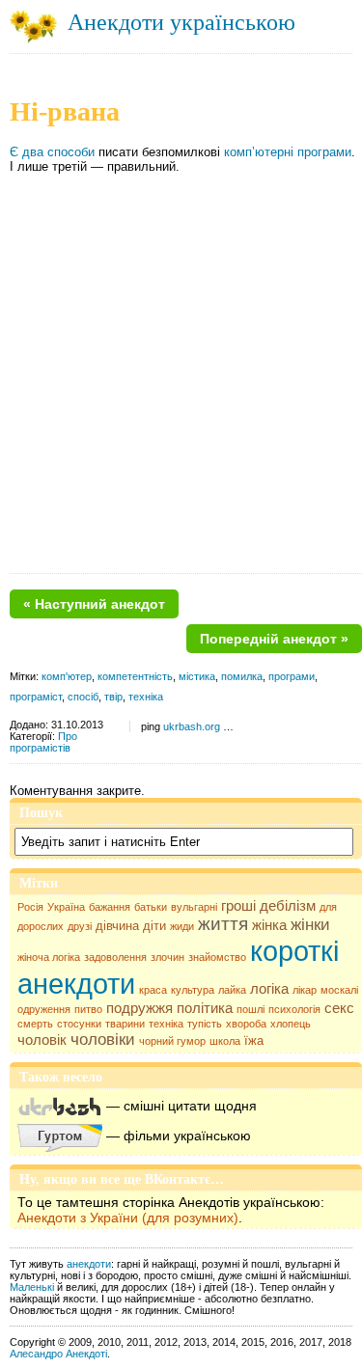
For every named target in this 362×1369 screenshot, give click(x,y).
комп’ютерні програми (287, 152)
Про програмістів (43, 741)
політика (205, 1008)
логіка (269, 989)
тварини (125, 1023)
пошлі (251, 1009)
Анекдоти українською (181, 22)
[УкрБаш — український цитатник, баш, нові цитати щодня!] (59, 1105)
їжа (254, 1040)
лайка (232, 990)
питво (88, 1009)
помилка (242, 676)
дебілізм (288, 906)
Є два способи (52, 152)
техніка (166, 1023)
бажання (109, 907)
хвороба (246, 1023)
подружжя (139, 1008)
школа (224, 1041)
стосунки (79, 1023)
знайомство (217, 957)
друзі (80, 926)
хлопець (290, 1023)
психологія (294, 1009)
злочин (167, 957)
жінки (310, 925)
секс (339, 1008)
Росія (30, 907)
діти (154, 925)
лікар (304, 990)
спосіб (83, 696)
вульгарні (194, 907)
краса (153, 990)
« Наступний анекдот (94, 604)
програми (291, 676)
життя (223, 924)
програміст (36, 696)
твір (113, 696)
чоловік (42, 1040)
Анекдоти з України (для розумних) (127, 1217)
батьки (150, 907)
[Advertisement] (181, 380)
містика (197, 676)
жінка (269, 925)
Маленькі (32, 1287)
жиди (182, 926)
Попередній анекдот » (274, 638)
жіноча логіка (48, 957)
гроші (238, 906)
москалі (339, 990)
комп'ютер (67, 676)
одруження (43, 1009)
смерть (35, 1023)
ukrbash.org (191, 726)
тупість (204, 1023)
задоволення (115, 957)
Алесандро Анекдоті (58, 1353)
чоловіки (102, 1039)
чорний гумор (172, 1041)
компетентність (135, 676)
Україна (66, 907)
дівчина (117, 925)
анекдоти (89, 1264)
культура (192, 990)
